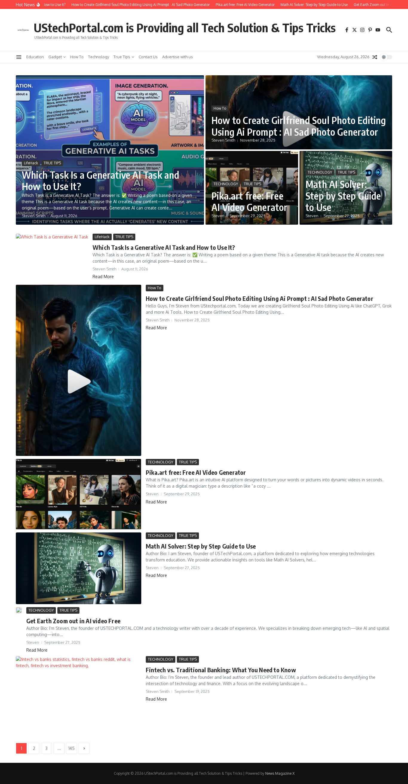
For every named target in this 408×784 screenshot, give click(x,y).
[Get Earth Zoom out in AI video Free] (19, 610)
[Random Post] (374, 57)
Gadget (55, 56)
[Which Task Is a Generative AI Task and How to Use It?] (52, 258)
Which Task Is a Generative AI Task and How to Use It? (101, 180)
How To (77, 56)
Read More (103, 276)
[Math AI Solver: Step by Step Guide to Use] (78, 568)
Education (35, 56)
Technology (98, 56)
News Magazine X (280, 773)
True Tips (121, 56)
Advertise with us (177, 56)
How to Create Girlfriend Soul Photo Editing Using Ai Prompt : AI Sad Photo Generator (298, 125)
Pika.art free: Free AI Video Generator (249, 201)
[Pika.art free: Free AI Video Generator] (78, 494)
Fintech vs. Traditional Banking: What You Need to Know (221, 669)
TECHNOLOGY (226, 184)
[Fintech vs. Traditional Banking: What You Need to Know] (78, 698)
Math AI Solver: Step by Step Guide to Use (343, 195)
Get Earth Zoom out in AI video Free (73, 620)
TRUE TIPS (52, 163)
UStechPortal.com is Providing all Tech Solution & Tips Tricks (185, 27)
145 (71, 748)
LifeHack (31, 163)
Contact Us (148, 56)
